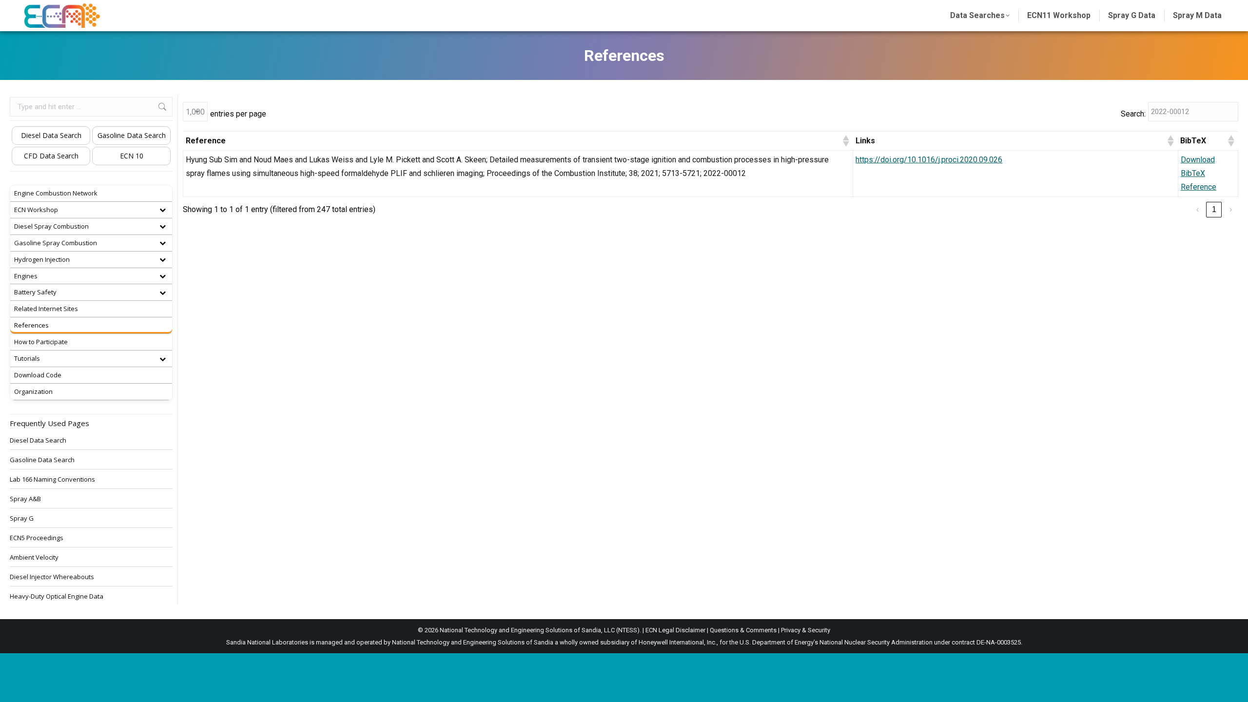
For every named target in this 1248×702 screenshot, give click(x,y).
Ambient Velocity (34, 557)
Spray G (22, 518)
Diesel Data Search (51, 135)
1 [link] (1214, 209)
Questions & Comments (743, 630)
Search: (1133, 113)
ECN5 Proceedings (36, 537)
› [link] (1230, 209)
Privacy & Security (805, 630)
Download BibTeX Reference (1198, 173)
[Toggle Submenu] (162, 210)
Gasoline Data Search (132, 135)
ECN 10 (131, 155)
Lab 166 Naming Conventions (52, 479)
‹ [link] (1197, 209)
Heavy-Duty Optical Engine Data (56, 596)
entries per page (238, 113)
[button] (845, 141)
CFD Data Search (51, 155)
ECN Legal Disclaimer (675, 630)
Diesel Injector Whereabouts (52, 576)
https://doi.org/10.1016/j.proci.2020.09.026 (929, 159)
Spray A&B (25, 498)
